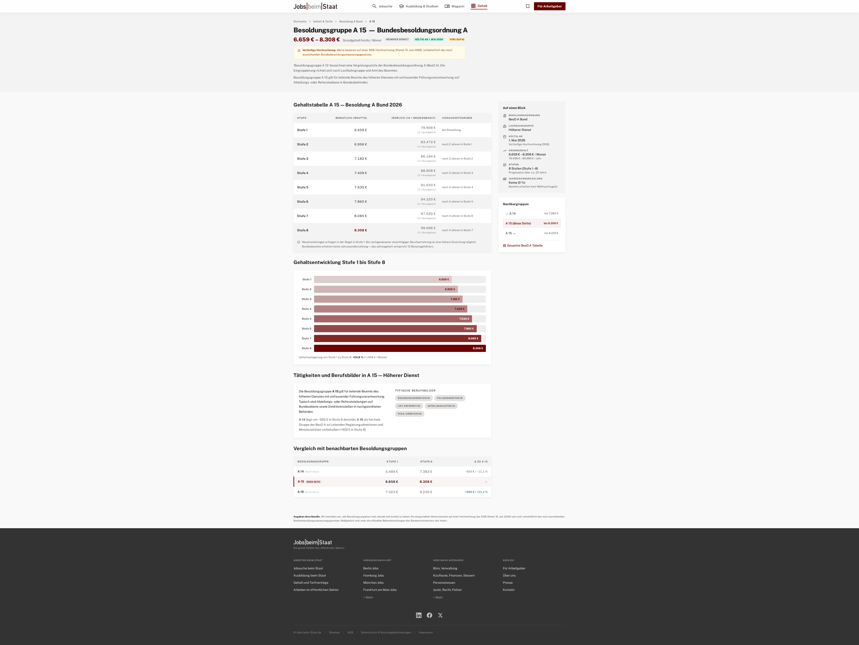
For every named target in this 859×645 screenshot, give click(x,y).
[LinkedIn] (418, 615)
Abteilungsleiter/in (441, 405)
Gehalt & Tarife (323, 21)
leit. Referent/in (409, 405)
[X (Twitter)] (440, 615)
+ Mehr (368, 597)
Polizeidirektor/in (450, 398)
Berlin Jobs (370, 568)
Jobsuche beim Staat (308, 568)
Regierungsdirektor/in (414, 398)
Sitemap (334, 632)
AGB (350, 632)
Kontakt (509, 590)
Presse (508, 582)
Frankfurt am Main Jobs (380, 590)
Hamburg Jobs (373, 575)
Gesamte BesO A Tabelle (523, 245)
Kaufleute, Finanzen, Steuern (454, 575)
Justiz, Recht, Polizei (447, 590)
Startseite (299, 21)
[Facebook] (429, 615)
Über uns (509, 575)
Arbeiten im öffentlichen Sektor (316, 590)
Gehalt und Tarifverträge (310, 582)
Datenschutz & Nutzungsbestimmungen (386, 632)
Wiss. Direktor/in (410, 413)
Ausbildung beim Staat (309, 575)
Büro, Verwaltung (445, 568)
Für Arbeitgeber (550, 6)
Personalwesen (444, 582)
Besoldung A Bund (351, 21)
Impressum (426, 632)
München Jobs (373, 582)
